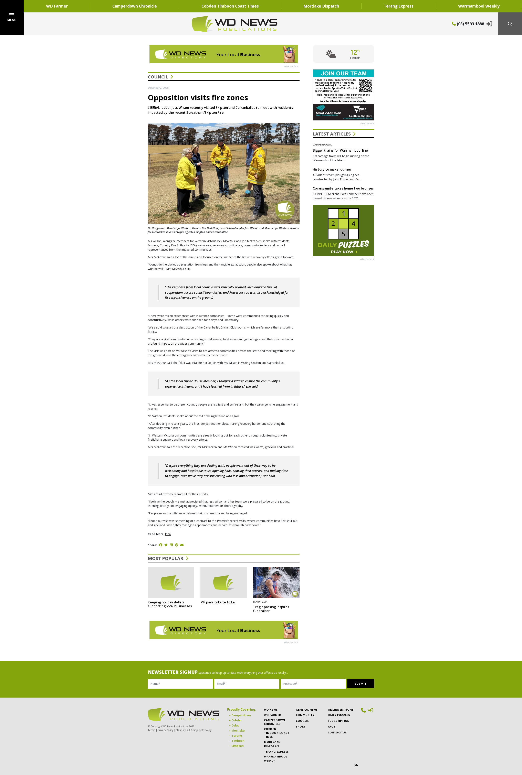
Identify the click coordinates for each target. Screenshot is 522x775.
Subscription (339, 721)
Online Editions (341, 709)
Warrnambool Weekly (479, 6)
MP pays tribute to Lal (218, 602)
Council (158, 77)
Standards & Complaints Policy (193, 730)
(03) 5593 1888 (470, 23)
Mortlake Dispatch (321, 6)
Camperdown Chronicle (134, 6)
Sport (301, 726)
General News (307, 709)
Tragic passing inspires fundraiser (271, 609)
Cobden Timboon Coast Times (230, 6)
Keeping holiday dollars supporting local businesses (170, 604)
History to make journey (332, 169)
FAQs (332, 726)
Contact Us (337, 732)
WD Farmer (57, 6)
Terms (151, 730)
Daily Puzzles (339, 715)
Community (305, 715)
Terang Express (399, 6)
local (168, 534)
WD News (271, 709)
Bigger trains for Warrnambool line (340, 150)
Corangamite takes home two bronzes (343, 188)
